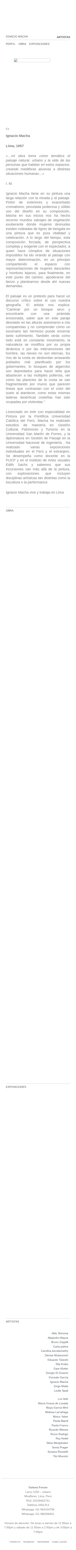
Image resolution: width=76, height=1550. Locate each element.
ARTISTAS (63, 37)
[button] (38, 9)
